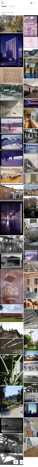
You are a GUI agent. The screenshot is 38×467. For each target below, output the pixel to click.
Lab (8, 12)
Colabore (12, 6)
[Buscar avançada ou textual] (22, 462)
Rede (12, 12)
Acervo (3, 12)
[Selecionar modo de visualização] (16, 462)
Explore (4, 6)
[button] (31, 3)
